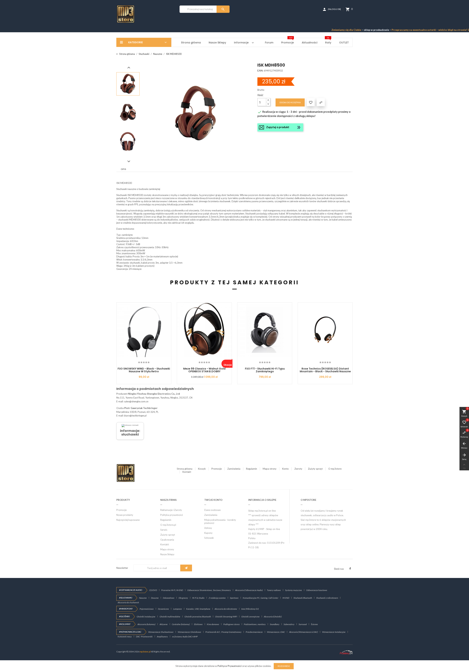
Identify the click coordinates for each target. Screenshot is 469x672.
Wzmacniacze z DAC (276, 632)
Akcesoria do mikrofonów (226, 608)
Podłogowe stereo (231, 624)
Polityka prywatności (171, 514)
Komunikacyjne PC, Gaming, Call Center (260, 597)
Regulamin (251, 468)
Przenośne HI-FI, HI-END (172, 590)
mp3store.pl (145, 651)
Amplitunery (162, 636)
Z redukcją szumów (217, 597)
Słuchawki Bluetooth (302, 597)
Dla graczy (183, 597)
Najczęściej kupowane (128, 519)
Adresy (208, 527)
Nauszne (143, 597)
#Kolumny (124, 624)
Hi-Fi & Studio (198, 597)
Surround (303, 624)
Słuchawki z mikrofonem (327, 597)
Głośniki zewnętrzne (250, 616)
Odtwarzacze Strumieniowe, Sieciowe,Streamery (209, 590)
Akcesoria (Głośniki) (273, 616)
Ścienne (314, 624)
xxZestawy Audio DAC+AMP (185, 636)
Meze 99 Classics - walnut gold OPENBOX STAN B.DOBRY (204, 370)
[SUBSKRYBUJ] (186, 568)
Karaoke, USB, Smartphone (198, 608)
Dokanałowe (168, 597)
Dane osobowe (212, 509)
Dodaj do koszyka (290, 102)
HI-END (285, 597)
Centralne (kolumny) (181, 624)
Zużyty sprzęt (315, 468)
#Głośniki (124, 616)
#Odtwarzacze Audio (130, 590)
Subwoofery (289, 624)
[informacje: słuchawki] (130, 425)
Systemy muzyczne (293, 590)
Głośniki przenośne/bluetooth (197, 616)
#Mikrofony (126, 608)
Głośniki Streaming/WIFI (226, 616)
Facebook (350, 568)
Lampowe (177, 608)
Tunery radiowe (274, 590)
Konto (285, 468)
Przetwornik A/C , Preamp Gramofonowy (223, 632)
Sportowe (234, 597)
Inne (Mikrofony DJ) (250, 608)
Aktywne (164, 624)
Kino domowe (213, 624)
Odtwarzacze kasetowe (316, 590)
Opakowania (167, 539)
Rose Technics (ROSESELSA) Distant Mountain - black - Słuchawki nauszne (325, 370)
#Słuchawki (125, 597)
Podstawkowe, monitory (255, 624)
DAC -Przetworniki (144, 636)
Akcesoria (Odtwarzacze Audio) (249, 590)
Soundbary (274, 624)
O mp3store (334, 468)
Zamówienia (233, 468)
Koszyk (202, 468)
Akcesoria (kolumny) (146, 624)
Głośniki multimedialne (170, 616)
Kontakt (186, 471)
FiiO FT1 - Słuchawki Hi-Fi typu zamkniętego (265, 370)
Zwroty (298, 468)
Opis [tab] (123, 169)
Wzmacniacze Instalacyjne (334, 632)
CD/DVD (153, 590)
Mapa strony (269, 468)
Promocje (216, 468)
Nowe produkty (124, 514)
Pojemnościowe (147, 608)
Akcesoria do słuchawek (128, 602)
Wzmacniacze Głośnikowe (189, 632)
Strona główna (184, 468)
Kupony (208, 532)
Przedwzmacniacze (254, 632)
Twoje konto (213, 499)
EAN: (260, 70)
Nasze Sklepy (167, 554)
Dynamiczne (163, 608)
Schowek (209, 537)
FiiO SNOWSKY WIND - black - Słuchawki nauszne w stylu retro (144, 370)
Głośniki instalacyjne (146, 616)
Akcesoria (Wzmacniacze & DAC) (303, 632)
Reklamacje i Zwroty (171, 509)
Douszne (155, 597)
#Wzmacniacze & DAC (130, 631)
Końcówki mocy (125, 636)
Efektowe (198, 624)
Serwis (163, 529)
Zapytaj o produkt (277, 127)
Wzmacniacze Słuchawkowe (160, 632)
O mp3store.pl (168, 524)
